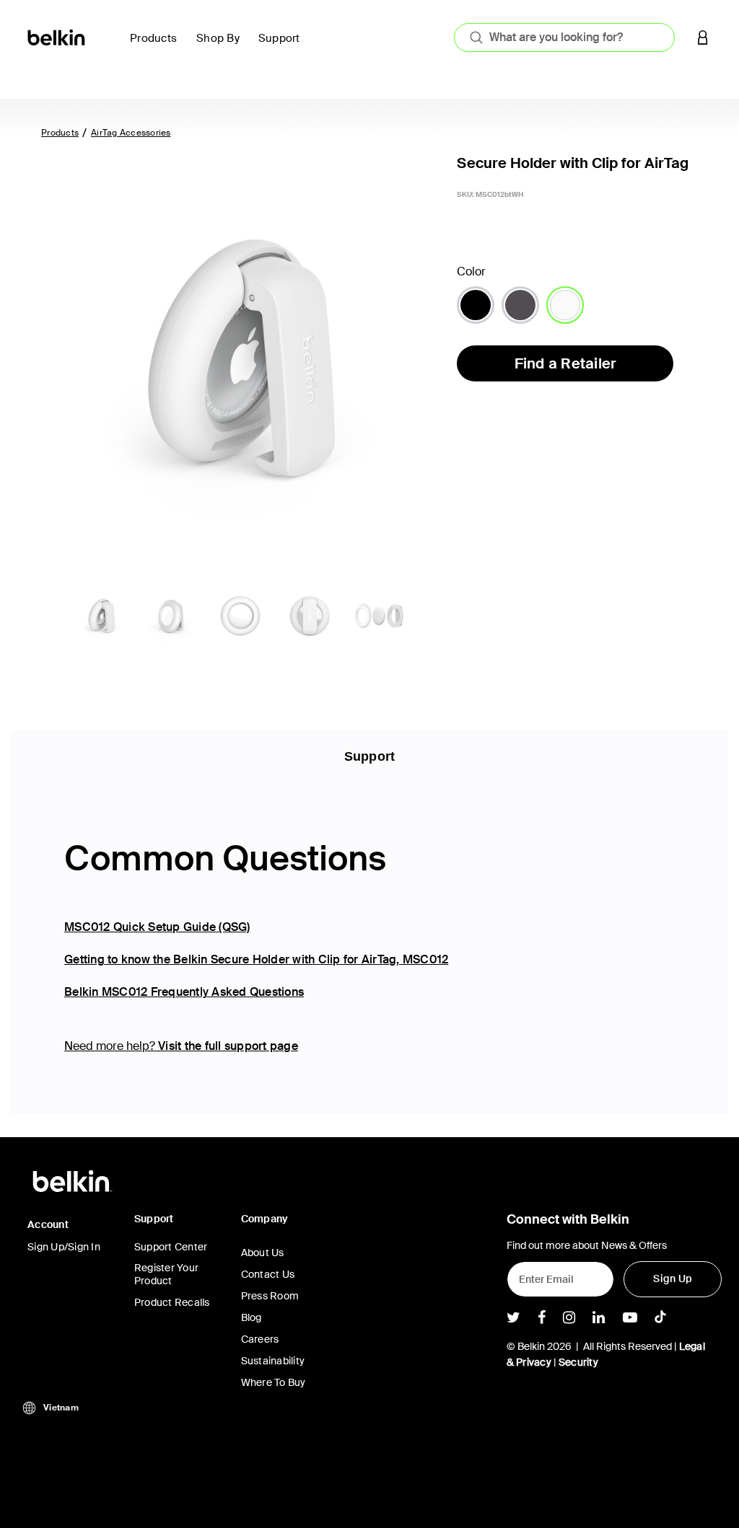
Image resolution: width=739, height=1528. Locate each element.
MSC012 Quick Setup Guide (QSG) (157, 927)
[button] (703, 37)
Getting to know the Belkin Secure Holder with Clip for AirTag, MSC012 (256, 959)
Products (60, 132)
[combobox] (564, 37)
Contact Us (268, 1274)
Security (578, 1362)
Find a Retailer (566, 363)
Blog (251, 1317)
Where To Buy (273, 1382)
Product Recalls (172, 1302)
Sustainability (273, 1360)
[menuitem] (157, 46)
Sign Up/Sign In (63, 1246)
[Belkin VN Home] (57, 36)
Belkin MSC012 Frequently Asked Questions (184, 991)
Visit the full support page (228, 1046)
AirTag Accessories (131, 132)
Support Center (171, 1246)
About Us (262, 1252)
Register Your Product (166, 1274)
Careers (260, 1339)
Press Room (270, 1295)
